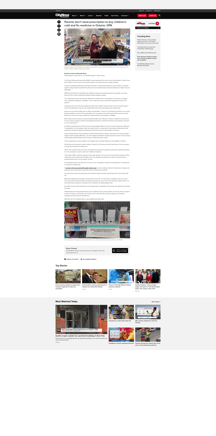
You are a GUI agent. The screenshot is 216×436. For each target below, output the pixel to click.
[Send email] (59, 34)
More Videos (155, 302)
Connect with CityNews (143, 28)
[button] (141, 10)
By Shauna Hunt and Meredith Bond (75, 73)
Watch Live (142, 15)
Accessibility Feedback (89, 259)
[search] (159, 15)
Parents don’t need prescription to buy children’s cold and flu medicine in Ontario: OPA (95, 23)
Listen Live (152, 15)
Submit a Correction (72, 259)
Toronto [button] (58, 10)
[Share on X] (59, 22)
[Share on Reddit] (59, 30)
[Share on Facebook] (59, 26)
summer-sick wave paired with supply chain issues (81, 168)
